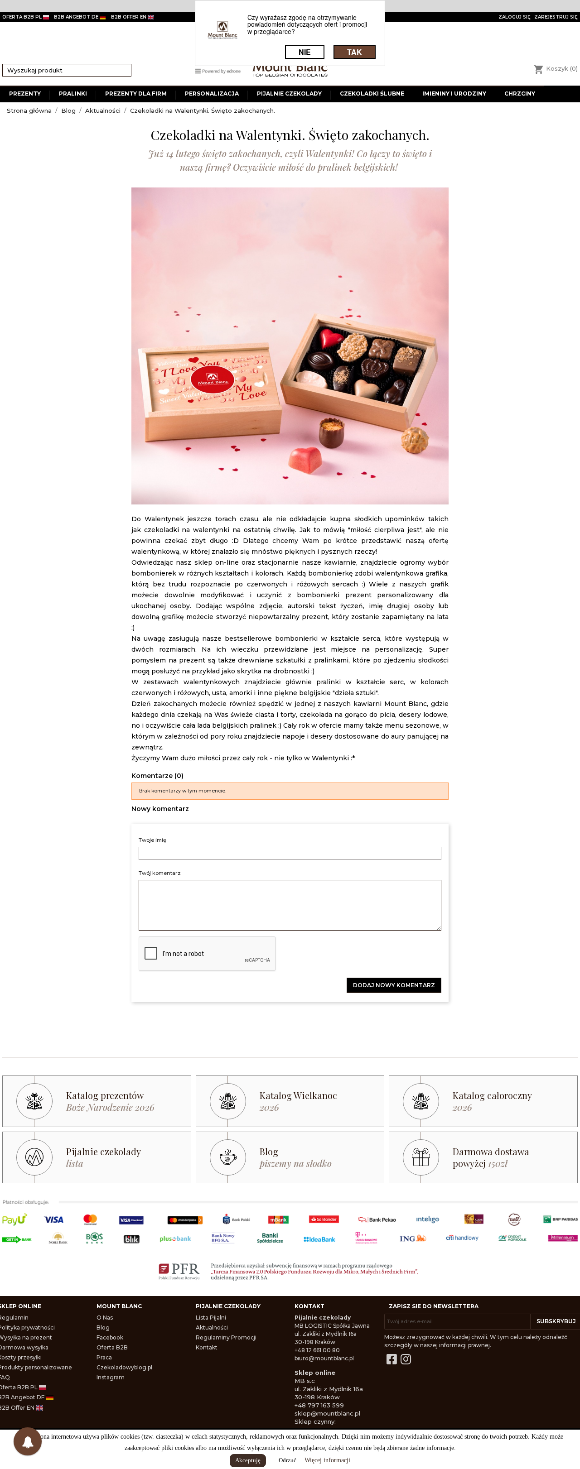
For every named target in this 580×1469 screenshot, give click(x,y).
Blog (103, 1327)
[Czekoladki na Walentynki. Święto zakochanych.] (290, 345)
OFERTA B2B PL (22, 17)
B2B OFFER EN (129, 17)
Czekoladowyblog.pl (124, 1367)
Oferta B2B (112, 1347)
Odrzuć (287, 1460)
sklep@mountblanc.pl (327, 1413)
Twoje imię (152, 840)
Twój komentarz (160, 873)
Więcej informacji (327, 1460)
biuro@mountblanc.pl (324, 1358)
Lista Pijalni (211, 1317)
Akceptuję (248, 1460)
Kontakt (207, 1347)
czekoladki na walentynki (186, 530)
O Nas (105, 1317)
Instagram (111, 1377)
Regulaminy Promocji (226, 1337)
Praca (104, 1357)
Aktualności (212, 1327)
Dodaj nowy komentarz (394, 985)
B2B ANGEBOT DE (77, 17)
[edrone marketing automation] (218, 70)
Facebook (110, 1337)
